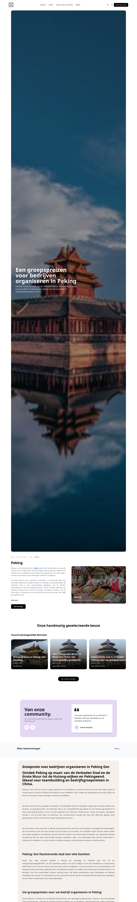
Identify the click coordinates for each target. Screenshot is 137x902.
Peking (77, 597)
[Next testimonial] (32, 727)
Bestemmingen (21, 557)
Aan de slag (18, 606)
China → (117, 748)
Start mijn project (121, 5)
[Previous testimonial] (27, 727)
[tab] (95, 601)
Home (13, 557)
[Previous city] (74, 585)
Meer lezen (14, 600)
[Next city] (122, 585)
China (30, 557)
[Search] (112, 4)
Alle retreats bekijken (68, 679)
